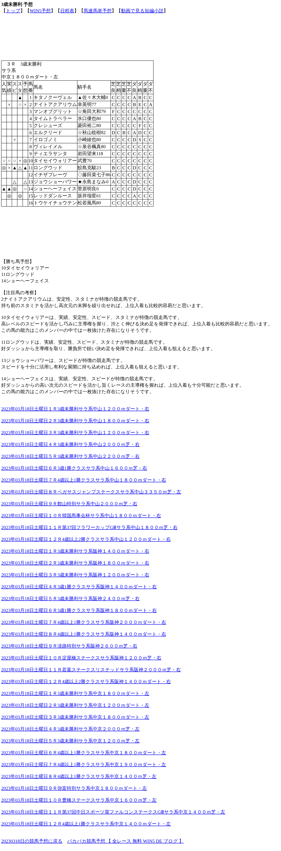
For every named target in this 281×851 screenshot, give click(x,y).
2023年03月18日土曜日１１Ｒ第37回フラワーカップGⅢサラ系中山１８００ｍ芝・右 (89, 527)
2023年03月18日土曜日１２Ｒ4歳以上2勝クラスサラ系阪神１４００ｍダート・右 (86, 681)
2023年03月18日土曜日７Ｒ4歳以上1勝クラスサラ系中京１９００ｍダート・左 (83, 764)
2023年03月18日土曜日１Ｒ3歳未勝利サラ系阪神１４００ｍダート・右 (75, 551)
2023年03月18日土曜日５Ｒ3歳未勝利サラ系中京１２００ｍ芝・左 (70, 740)
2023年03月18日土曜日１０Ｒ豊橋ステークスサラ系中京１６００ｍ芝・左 (79, 800)
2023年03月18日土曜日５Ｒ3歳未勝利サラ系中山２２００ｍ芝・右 (70, 456)
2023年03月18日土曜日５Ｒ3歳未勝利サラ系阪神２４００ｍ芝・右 (70, 598)
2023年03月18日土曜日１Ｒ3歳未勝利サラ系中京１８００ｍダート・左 (75, 693)
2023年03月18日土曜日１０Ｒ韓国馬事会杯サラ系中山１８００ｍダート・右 (81, 515)
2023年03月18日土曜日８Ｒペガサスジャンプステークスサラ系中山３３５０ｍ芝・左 (91, 491)
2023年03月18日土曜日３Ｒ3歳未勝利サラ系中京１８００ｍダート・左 (75, 717)
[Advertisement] (89, 34)
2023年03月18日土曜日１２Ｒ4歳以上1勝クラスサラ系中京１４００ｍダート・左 (86, 823)
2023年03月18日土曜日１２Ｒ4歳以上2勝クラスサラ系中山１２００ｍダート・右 (86, 539)
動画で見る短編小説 (142, 10)
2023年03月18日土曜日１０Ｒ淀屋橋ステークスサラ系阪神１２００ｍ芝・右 (81, 657)
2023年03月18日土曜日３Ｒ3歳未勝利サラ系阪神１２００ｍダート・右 (75, 574)
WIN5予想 (40, 10)
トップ (13, 10)
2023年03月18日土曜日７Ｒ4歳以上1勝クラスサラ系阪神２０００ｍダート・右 (83, 622)
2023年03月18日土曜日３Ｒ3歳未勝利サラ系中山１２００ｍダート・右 (75, 432)
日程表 (67, 10)
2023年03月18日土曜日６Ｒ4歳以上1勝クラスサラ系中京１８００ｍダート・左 (83, 752)
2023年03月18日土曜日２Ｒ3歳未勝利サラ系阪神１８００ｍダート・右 (75, 563)
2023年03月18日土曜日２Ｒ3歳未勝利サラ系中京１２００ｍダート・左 (75, 705)
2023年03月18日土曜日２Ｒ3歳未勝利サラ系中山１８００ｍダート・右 (75, 420)
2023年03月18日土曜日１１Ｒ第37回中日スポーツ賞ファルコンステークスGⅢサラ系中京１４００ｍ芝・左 (113, 812)
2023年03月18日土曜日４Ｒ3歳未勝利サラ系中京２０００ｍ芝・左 (70, 729)
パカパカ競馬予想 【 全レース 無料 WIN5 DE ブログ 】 (125, 841)
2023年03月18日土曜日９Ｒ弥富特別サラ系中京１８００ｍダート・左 (74, 788)
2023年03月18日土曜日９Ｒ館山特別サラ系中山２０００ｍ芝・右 (69, 503)
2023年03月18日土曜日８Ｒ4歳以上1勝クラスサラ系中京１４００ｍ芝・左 (78, 776)
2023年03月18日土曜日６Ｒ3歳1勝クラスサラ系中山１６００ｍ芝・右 (74, 468)
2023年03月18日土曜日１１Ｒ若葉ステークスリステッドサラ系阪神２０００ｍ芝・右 (91, 669)
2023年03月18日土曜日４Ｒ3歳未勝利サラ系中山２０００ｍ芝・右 (70, 444)
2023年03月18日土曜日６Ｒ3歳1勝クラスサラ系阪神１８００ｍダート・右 (79, 610)
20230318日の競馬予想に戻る (31, 841)
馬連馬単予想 (98, 10)
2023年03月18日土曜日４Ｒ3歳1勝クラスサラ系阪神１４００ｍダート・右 (79, 586)
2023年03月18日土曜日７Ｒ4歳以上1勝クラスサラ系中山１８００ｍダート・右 (83, 480)
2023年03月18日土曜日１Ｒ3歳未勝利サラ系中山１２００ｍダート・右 (75, 408)
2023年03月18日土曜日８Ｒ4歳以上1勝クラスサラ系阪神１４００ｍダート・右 (83, 634)
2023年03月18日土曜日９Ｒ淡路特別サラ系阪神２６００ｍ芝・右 (69, 646)
